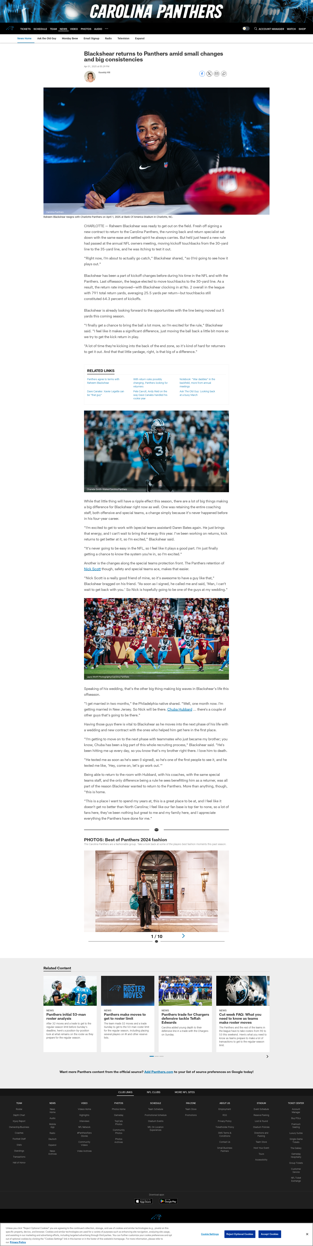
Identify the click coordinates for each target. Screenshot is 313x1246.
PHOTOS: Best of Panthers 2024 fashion (125, 839)
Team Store (190, 1109)
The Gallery (296, 1148)
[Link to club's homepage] (10, 28)
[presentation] (268, 1057)
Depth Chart (19, 1115)
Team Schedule (155, 1109)
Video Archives (84, 1151)
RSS (225, 1115)
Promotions (191, 1115)
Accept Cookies (270, 1234)
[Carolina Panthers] (156, 1218)
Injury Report (19, 1121)
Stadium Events (155, 1121)
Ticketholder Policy (225, 1127)
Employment (224, 1109)
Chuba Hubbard (179, 709)
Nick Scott (92, 569)
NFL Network (84, 1127)
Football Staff (19, 1138)
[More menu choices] (106, 28)
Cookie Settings (210, 1234)
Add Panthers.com (158, 1072)
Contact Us (224, 1142)
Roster (19, 1109)
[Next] (183, 936)
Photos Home (118, 1109)
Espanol (52, 1145)
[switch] (246, 28)
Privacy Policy (224, 1121)
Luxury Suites (296, 1133)
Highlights (84, 1115)
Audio (52, 1118)
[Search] (255, 28)
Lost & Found (261, 1121)
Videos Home (84, 1109)
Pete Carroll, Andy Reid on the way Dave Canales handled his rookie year (150, 395)
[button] (151, 1056)
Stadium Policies (261, 1127)
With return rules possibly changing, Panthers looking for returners (150, 383)
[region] (156, 1234)
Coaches (19, 1132)
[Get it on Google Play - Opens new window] (168, 1203)
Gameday (118, 1115)
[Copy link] (224, 74)
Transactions (19, 1156)
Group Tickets (296, 1163)
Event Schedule (261, 1109)
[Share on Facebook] (202, 75)
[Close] (307, 1234)
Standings (19, 1150)
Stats (19, 1144)
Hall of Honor (19, 1162)
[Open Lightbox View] (156, 899)
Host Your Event (261, 1148)
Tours (261, 1154)
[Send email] (217, 75)
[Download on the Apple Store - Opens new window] (143, 1202)
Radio (52, 1133)
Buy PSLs (296, 1118)
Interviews (84, 1121)
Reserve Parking (261, 1115)
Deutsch (53, 1139)
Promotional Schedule (155, 1115)
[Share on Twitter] (209, 75)
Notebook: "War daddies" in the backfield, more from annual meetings (197, 383)
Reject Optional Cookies (239, 1234)
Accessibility (261, 1159)
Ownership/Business (19, 1127)
